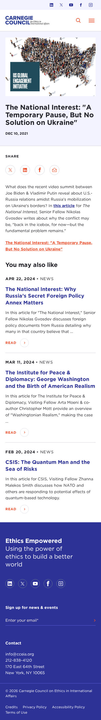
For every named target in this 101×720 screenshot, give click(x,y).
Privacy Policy (35, 707)
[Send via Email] (54, 170)
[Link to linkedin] (51, 5)
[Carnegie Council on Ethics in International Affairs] (27, 20)
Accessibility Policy (68, 707)
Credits (11, 707)
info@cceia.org (19, 654)
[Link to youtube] (71, 5)
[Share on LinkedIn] (25, 170)
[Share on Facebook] (40, 170)
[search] (78, 20)
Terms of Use (16, 712)
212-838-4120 (18, 660)
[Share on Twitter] (10, 170)
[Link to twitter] (61, 5)
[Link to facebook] (81, 5)
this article (64, 205)
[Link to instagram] (91, 5)
